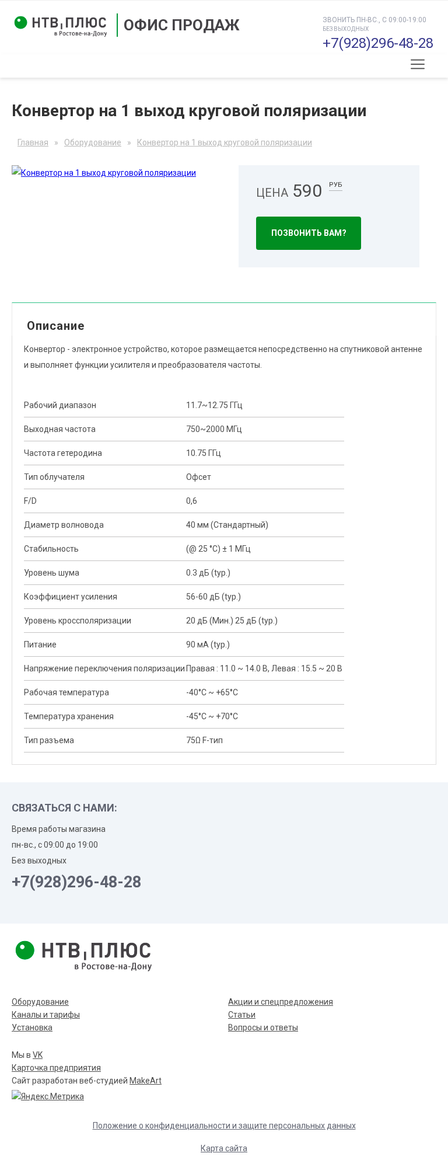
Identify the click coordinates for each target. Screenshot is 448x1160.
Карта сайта (224, 1148)
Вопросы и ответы (263, 1027)
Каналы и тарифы (46, 1014)
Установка (32, 1027)
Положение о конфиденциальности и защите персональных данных (224, 1125)
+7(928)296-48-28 (378, 43)
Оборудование (40, 1001)
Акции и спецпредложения (280, 1001)
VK (38, 1055)
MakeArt (146, 1080)
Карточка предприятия (56, 1067)
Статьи (242, 1014)
